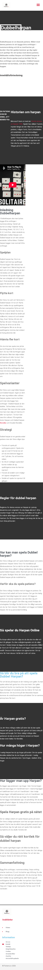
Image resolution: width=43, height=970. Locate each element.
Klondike (3, 423)
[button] (38, 4)
